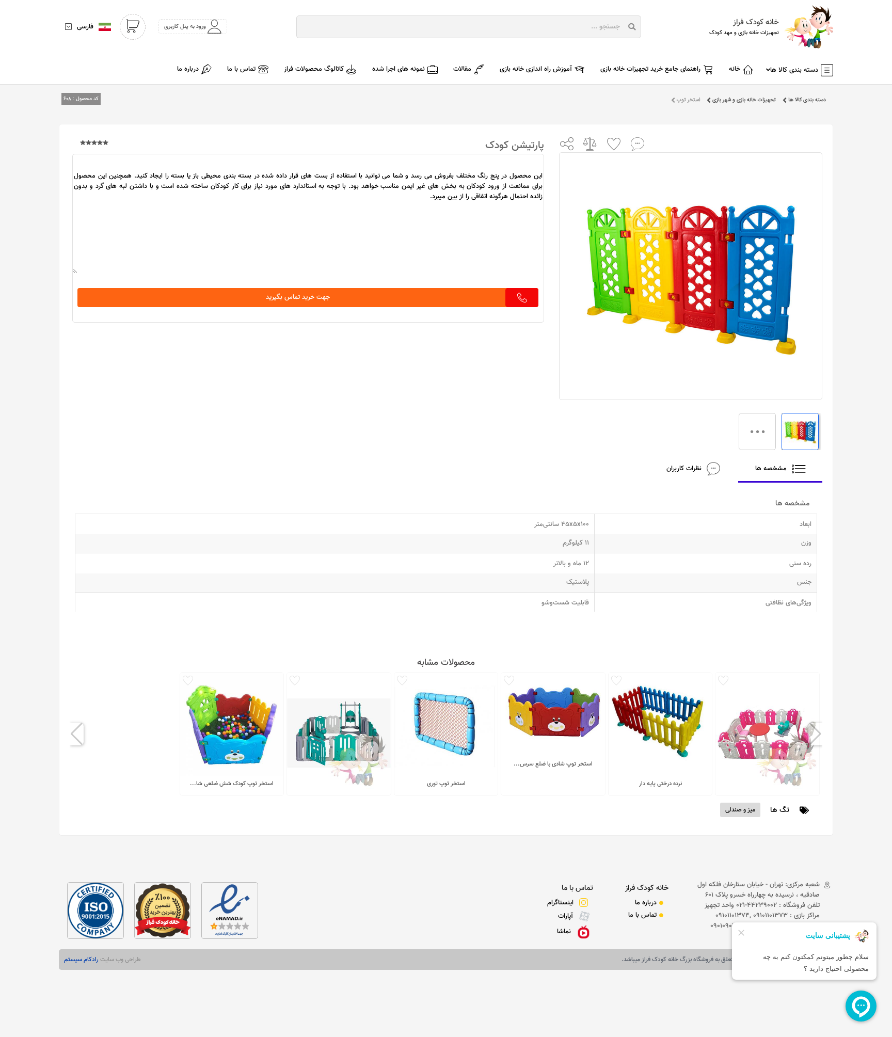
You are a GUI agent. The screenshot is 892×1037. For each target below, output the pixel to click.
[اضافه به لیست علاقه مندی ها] (613, 143)
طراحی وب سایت (120, 959)
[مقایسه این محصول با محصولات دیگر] (590, 143)
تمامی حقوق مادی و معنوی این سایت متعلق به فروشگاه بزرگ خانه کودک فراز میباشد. (725, 959)
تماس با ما (577, 888)
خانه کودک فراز (646, 888)
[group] (767, 734)
